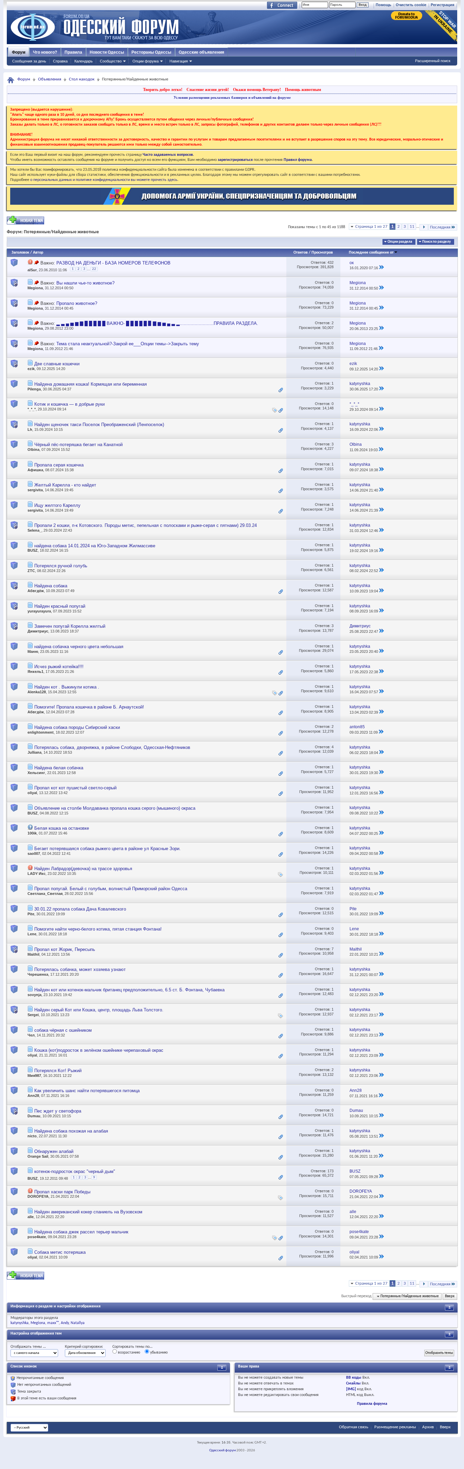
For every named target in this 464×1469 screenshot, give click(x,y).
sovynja (34, 995)
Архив (428, 1427)
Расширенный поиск (432, 61)
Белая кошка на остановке (61, 828)
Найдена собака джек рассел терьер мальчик (81, 1231)
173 (330, 1171)
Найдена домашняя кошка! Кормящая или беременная (90, 384)
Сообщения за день (29, 61)
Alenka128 (37, 692)
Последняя (440, 227)
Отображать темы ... (28, 1347)
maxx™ (53, 1323)
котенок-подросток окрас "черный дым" (74, 1171)
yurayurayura (39, 611)
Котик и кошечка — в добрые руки (69, 404)
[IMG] (351, 1389)
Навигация (178, 61)
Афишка (35, 470)
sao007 (34, 853)
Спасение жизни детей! (207, 89)
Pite (31, 914)
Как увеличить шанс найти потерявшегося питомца (87, 1090)
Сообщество (111, 61)
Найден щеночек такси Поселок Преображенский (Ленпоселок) (99, 424)
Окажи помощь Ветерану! (257, 89)
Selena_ (34, 530)
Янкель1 (35, 671)
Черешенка (38, 974)
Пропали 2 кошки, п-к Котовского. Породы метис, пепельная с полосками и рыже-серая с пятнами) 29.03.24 (145, 525)
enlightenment (41, 732)
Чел (31, 1035)
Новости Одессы (107, 52)
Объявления (49, 79)
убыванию (158, 1353)
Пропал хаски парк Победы (62, 1191)
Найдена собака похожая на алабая (71, 1131)
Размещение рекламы (395, 1427)
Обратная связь (353, 1427)
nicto (32, 1136)
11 (412, 226)
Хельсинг (36, 773)
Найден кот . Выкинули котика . (66, 687)
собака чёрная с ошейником (63, 1030)
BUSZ (33, 550)
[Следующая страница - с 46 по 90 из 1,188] (424, 227)
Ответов (300, 253)
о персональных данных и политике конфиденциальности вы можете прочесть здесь (103, 180)
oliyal (32, 793)
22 (94, 269)
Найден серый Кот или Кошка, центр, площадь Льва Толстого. (98, 1009)
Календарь (83, 61)
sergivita (35, 490)
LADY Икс (37, 873)
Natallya (78, 1323)
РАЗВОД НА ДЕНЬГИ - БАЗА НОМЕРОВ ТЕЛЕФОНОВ (113, 262)
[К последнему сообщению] (381, 268)
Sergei (33, 1015)
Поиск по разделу (436, 242)
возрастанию (128, 1353)
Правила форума (372, 1404)
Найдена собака (50, 585)
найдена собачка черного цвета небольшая (78, 646)
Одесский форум (222, 1450)
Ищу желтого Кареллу (57, 505)
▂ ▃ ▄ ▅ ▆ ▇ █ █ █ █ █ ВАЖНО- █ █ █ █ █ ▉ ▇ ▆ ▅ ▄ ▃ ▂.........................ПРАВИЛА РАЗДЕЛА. (157, 323)
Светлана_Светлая (45, 894)
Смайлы (353, 1383)
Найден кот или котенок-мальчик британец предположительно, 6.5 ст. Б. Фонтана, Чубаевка (129, 989)
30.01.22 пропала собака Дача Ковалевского (80, 909)
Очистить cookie (411, 5)
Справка (60, 61)
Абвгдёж (36, 591)
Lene (32, 934)
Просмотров (322, 253)
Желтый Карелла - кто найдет (65, 485)
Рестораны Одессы (151, 52)
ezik (31, 369)
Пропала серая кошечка (59, 464)
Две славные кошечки (56, 363)
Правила (73, 52)
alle (31, 1217)
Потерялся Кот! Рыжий (58, 1070)
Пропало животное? (76, 303)
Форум (18, 52)
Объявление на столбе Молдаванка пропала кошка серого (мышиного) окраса (114, 808)
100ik (32, 833)
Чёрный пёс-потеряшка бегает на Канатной (78, 444)
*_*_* (32, 409)
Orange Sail (38, 1156)
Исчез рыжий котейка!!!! (59, 666)
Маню (33, 651)
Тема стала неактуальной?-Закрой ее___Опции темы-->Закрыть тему (127, 343)
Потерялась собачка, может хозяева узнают (80, 969)
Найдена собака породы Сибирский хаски (77, 727)
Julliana (34, 752)
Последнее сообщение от (371, 253)
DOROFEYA (38, 1196)
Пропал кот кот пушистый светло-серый (75, 787)
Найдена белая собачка (58, 767)
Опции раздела (400, 242)
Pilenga (34, 389)
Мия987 (34, 1075)
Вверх (449, 1296)
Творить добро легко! (162, 89)
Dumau (34, 1116)
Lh (30, 429)
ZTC (31, 571)
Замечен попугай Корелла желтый (69, 626)
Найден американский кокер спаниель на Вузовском (88, 1211)
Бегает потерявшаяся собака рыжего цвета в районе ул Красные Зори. (107, 848)
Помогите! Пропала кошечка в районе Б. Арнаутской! (89, 707)
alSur (32, 270)
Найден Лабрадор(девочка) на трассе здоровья (83, 868)
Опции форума (145, 61)
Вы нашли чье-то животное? (85, 283)
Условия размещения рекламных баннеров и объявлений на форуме (232, 97)
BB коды (353, 1378)
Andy (65, 1323)
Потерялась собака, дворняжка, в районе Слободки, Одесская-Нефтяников (112, 747)
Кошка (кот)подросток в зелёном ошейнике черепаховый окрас (98, 1050)
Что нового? (45, 52)
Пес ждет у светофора (57, 1111)
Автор (38, 253)
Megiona (35, 288)
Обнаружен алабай (53, 1151)
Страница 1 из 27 (371, 226)
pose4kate (37, 1237)
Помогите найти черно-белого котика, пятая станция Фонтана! (98, 929)
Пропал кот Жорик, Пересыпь (64, 949)
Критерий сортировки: (84, 1347)
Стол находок (81, 79)
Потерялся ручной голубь (60, 565)
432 (330, 262)
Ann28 (33, 1096)
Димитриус (38, 631)
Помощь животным (303, 89)
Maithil (33, 954)
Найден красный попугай (59, 606)
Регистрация (442, 5)
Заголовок (20, 253)
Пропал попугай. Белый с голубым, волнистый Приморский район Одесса (110, 888)
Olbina (33, 449)
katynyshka (20, 1323)
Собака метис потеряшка (60, 1252)
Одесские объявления (201, 52)
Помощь (383, 5)
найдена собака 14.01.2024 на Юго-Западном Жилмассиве (94, 545)
